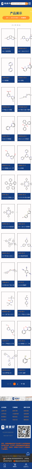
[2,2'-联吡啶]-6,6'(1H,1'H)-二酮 (24, 80)
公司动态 (3, 414)
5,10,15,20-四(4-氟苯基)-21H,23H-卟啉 (24, 197)
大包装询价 (16, 414)
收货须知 (26, 411)
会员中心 (26, 466)
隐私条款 (26, 420)
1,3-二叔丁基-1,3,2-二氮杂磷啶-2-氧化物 (8, 314)
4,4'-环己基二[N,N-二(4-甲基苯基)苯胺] (8, 256)
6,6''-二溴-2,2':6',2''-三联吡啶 (23, 51)
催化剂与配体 (14, 18)
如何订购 (15, 411)
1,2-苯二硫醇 (21, 373)
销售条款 (15, 417)
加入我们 (3, 420)
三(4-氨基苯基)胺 (23, 256)
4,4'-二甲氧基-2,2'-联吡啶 (8, 344)
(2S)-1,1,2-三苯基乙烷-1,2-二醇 (23, 139)
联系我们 (3, 417)
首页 (4, 466)
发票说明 (26, 414)
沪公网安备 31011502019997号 (14, 458)
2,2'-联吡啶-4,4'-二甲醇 (8, 168)
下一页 (23, 384)
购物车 (15, 466)
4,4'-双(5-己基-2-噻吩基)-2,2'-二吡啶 (24, 110)
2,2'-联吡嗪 (5, 80)
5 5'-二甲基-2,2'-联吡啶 (24, 314)
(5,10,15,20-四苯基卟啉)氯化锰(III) (8, 227)
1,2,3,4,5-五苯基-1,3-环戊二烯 (8, 197)
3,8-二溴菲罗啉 (6, 51)
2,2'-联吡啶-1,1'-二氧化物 (24, 344)
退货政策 (26, 417)
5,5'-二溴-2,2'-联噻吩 (24, 226)
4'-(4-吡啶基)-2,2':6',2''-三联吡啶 (24, 168)
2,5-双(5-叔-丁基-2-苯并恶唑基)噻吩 (8, 285)
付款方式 (15, 420)
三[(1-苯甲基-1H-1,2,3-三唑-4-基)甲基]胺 (8, 373)
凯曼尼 (15, 456)
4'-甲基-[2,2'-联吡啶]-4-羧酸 (7, 110)
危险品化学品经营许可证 (22, 461)
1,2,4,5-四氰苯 (22, 285)
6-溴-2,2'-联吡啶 (6, 139)
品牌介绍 (3, 411)
